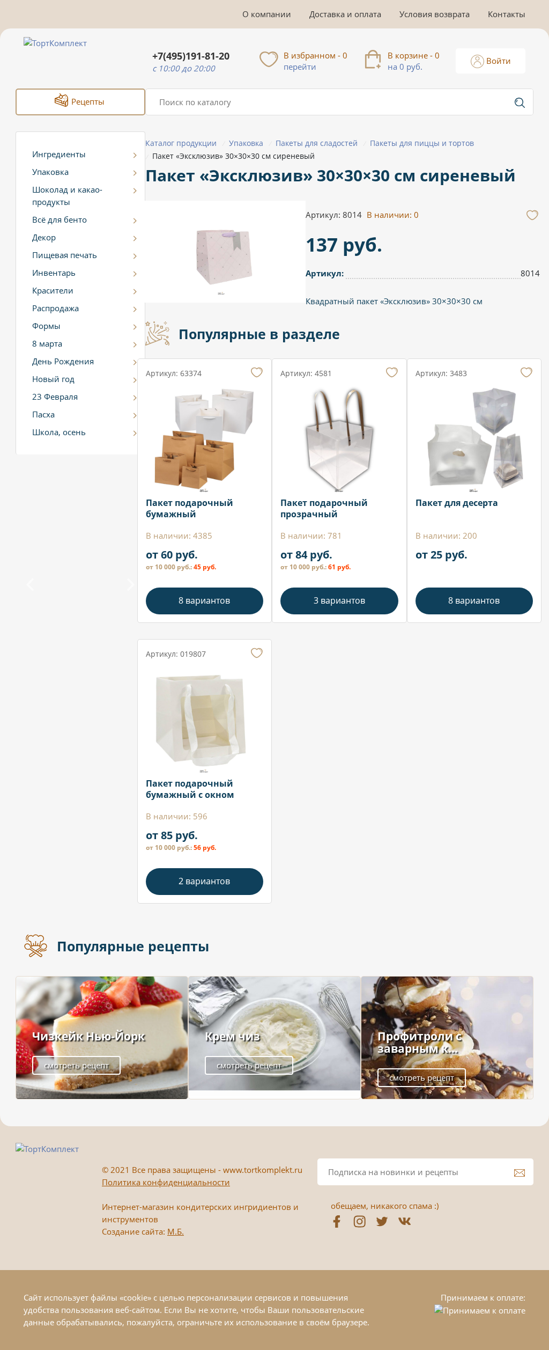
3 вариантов (339, 600)
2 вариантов (204, 881)
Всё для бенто (59, 219)
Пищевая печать (64, 255)
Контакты (506, 14)
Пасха (43, 414)
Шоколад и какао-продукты (67, 195)
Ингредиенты (59, 154)
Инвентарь (54, 272)
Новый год (53, 378)
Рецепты (87, 101)
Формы (46, 325)
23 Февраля (55, 396)
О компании (266, 14)
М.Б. (175, 1231)
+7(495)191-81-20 (190, 56)
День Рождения (63, 361)
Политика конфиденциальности (166, 1182)
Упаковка (50, 171)
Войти (497, 60)
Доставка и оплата (345, 14)
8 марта (47, 343)
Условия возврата (434, 14)
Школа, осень (59, 432)
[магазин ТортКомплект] (67, 55)
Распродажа (55, 308)
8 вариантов (204, 600)
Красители (52, 290)
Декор (44, 237)
